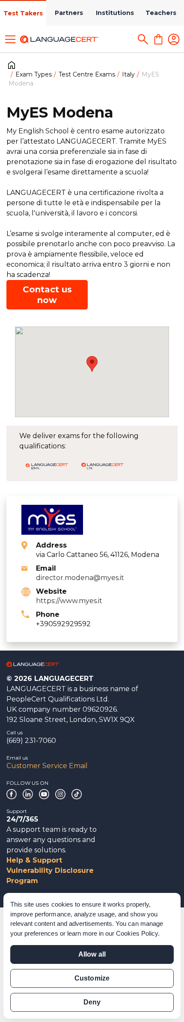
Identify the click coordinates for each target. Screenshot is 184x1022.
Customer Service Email (47, 766)
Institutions (115, 13)
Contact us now (47, 294)
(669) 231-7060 (31, 740)
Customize (91, 978)
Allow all (91, 954)
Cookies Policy (137, 933)
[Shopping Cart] (158, 39)
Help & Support (34, 860)
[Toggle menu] (10, 39)
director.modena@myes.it (80, 578)
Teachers (160, 13)
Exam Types (33, 74)
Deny (92, 1002)
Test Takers (23, 13)
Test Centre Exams (87, 74)
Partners (69, 13)
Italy (128, 74)
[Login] (174, 39)
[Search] (143, 39)
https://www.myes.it (69, 601)
